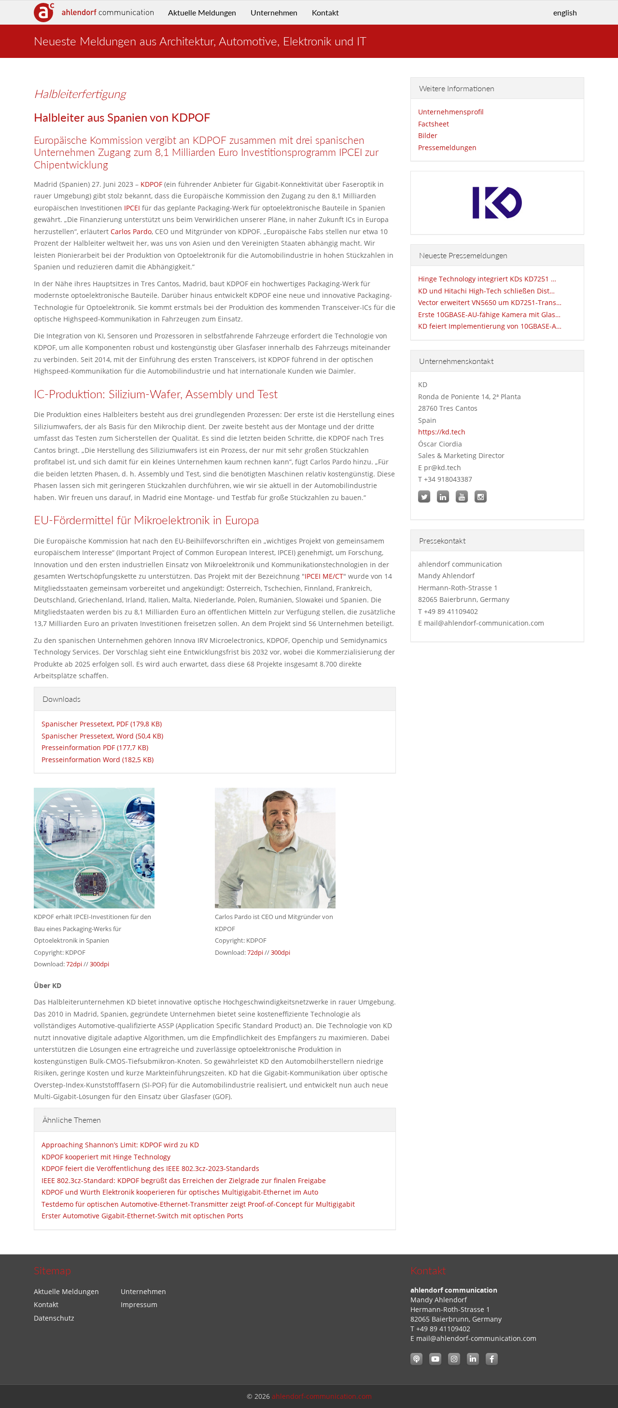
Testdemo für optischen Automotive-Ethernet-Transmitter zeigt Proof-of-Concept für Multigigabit (198, 1204)
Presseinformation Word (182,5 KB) (98, 759)
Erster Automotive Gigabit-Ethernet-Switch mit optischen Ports (142, 1215)
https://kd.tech (441, 431)
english (565, 12)
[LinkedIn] (473, 1359)
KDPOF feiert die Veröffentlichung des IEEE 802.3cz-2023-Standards (150, 1168)
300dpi (99, 964)
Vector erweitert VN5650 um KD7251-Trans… (490, 302)
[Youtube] (435, 1359)
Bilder (427, 135)
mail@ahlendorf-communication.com (476, 1338)
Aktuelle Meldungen (202, 12)
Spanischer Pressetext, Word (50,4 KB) (102, 735)
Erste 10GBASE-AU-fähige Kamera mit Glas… (489, 314)
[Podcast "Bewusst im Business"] (416, 1359)
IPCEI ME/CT (324, 576)
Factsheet (433, 123)
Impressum (139, 1304)
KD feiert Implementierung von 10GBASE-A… (490, 326)
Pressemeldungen (447, 147)
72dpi (74, 964)
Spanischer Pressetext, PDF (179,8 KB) (102, 723)
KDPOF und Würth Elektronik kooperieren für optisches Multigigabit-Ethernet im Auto (180, 1192)
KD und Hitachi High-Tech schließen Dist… (486, 290)
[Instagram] (454, 1359)
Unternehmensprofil (451, 111)
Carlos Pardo (131, 231)
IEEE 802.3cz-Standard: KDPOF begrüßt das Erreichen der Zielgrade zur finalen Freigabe (184, 1180)
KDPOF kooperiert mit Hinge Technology (106, 1156)
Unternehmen (274, 12)
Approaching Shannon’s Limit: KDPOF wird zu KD (120, 1144)
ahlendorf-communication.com (322, 1396)
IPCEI (132, 207)
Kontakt (325, 12)
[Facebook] (492, 1359)
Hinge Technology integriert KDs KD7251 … (487, 278)
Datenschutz (54, 1318)
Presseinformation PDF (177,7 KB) (95, 747)
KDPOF (151, 184)
